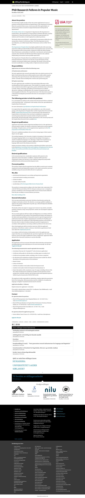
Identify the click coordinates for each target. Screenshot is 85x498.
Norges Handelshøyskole (39, 474)
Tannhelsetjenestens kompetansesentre (63, 469)
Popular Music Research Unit (23, 112)
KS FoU (15, 478)
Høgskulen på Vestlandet (18, 473)
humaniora (15, 321)
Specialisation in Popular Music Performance (34, 106)
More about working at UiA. (18, 194)
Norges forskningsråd (39, 475)
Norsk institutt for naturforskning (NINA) (42, 487)
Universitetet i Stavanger (60, 481)
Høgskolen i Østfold (17, 469)
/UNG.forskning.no (60, 413)
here (35, 119)
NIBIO (15, 487)
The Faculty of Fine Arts (18, 32)
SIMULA (57, 454)
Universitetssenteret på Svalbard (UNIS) (63, 484)
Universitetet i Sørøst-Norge (61, 482)
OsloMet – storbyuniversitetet (40, 490)
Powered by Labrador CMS (42, 496)
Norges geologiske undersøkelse (41, 477)
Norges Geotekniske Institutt (40, 472)
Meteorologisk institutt (18, 484)
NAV (15, 485)
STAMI (57, 461)
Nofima (36, 467)
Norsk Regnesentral (38, 482)
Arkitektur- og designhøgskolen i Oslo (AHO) (22, 447)
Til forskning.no (17, 379)
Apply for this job (16, 246)
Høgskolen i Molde (17, 468)
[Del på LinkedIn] (17, 324)
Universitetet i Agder (60, 474)
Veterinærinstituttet (59, 487)
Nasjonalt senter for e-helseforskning (42, 461)
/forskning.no (59, 411)
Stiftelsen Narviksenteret (60, 465)
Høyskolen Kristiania (18, 474)
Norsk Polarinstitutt (38, 480)
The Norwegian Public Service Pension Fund (32, 184)
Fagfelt (61, 2)
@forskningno (59, 408)
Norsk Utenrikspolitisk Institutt (41, 485)
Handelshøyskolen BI (18, 465)
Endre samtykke (18, 439)
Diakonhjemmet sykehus (18, 451)
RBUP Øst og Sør (59, 449)
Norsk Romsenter (38, 483)
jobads (26, 321)
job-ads (21, 321)
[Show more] (63, 48)
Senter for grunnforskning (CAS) (62, 457)
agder (34, 321)
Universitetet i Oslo (59, 479)
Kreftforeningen (17, 479)
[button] (14, 392)
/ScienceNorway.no (60, 416)
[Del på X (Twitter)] (15, 324)
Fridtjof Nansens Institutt (18, 463)
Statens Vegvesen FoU (60, 463)
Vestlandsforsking (59, 486)
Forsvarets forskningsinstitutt (19, 460)
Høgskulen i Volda (17, 471)
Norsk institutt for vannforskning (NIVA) (42, 488)
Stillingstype (55, 2)
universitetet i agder (42, 321)
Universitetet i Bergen (60, 476)
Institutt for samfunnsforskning (20, 476)
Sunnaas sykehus (59, 466)
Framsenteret (16, 461)
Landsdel (67, 2)
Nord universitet (38, 469)
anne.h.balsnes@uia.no (21, 300)
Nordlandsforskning (39, 470)
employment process (25, 229)
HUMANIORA (19, 361)
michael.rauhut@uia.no (36, 304)
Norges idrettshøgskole (39, 478)
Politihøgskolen (59, 446)
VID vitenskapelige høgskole (61, 489)
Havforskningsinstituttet (18, 466)
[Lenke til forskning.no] (30, 1)
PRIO (57, 447)
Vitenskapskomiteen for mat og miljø (63, 491)
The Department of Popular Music (20, 47)
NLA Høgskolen (38, 446)
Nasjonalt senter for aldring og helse (42, 459)
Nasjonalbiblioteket (38, 455)
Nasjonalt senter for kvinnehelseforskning (43, 463)
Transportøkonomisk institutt (61, 471)
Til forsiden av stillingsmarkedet (28, 376)
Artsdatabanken (17, 449)
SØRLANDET (19, 369)
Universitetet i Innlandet (60, 478)
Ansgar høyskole (17, 446)
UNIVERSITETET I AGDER (25, 365)
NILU (15, 491)
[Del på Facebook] (13, 324)
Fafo (15, 455)
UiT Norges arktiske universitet (62, 473)
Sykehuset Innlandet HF (60, 468)
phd (30, 321)
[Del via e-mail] (19, 324)
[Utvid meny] (72, 2)
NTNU (36, 453)
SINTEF (57, 455)
